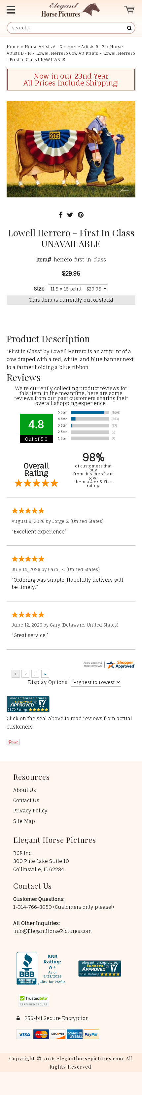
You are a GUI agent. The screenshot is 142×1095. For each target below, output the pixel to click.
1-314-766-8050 (33, 907)
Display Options (47, 682)
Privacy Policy (30, 810)
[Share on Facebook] (60, 215)
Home (13, 46)
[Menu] (16, 10)
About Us (24, 790)
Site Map (24, 821)
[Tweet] (70, 215)
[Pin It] (81, 215)
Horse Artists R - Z (86, 46)
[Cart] (129, 10)
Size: (40, 289)
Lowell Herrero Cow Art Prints (67, 53)
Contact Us (26, 800)
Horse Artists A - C (43, 46)
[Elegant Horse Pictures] (70, 10)
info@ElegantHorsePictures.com (52, 931)
